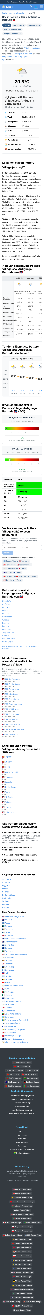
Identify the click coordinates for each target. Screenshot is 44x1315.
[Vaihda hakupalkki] (30, 7)
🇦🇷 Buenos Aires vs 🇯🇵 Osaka (14, 569)
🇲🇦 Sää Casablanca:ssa (22, 1062)
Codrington (7, 617)
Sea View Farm (8, 639)
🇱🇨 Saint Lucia (8, 1017)
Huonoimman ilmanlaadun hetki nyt (22, 1113)
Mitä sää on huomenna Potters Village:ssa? (17, 848)
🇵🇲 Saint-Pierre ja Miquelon (13, 1029)
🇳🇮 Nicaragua (8, 1004)
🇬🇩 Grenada (7, 960)
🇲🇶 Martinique (8, 992)
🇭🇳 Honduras (8, 976)
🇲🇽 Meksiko (7, 995)
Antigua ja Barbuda (16, 13)
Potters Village (8, 895)
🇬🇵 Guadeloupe (8, 967)
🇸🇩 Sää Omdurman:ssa (14, 1070)
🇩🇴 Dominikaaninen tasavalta (14, 954)
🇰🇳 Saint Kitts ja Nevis (11, 1014)
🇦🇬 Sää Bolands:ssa (10, 700)
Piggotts (5, 607)
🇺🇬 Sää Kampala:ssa (31, 1082)
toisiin (4, 13)
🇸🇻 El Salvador (8, 957)
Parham (5, 626)
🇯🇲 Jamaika (7, 979)
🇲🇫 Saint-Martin (9, 1026)
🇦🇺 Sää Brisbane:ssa (12, 1082)
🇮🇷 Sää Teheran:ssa (14, 1078)
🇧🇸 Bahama (7, 926)
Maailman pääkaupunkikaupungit (22, 1149)
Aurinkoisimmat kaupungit (22, 1110)
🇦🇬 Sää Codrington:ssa (12, 705)
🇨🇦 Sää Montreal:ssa (29, 1074)
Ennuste (7, 25)
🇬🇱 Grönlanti (7, 964)
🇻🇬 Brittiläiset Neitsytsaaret (14, 938)
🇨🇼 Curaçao (7, 948)
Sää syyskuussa (34, 25)
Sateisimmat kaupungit (22, 1103)
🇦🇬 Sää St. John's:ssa (11, 680)
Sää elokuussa (18, 25)
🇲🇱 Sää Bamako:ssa (31, 1086)
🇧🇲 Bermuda (7, 935)
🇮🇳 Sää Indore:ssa (31, 1078)
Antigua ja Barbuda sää (12, 33)
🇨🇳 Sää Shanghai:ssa (13, 1086)
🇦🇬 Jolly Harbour (9, 813)
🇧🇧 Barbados (7, 929)
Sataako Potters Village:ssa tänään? (20, 855)
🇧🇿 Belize (6, 932)
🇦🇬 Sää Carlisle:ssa (10, 735)
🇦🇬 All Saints (7, 798)
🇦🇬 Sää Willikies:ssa (10, 710)
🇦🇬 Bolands (7, 803)
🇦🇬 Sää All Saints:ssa (11, 685)
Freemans (6, 629)
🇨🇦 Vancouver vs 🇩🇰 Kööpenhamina (16, 565)
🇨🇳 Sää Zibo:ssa (13, 1074)
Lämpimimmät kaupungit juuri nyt (22, 1096)
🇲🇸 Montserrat (8, 998)
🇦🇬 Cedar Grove (9, 788)
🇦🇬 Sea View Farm (10, 773)
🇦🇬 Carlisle (6, 768)
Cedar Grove (7, 642)
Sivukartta (22, 1139)
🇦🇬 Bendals (7, 783)
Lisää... (22, 1132)
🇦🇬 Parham (7, 793)
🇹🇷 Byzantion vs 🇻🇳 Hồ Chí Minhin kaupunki (19, 576)
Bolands (5, 613)
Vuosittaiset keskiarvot (12, 29)
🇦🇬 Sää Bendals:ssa (10, 715)
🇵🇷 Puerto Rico (8, 1011)
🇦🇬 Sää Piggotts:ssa (10, 690)
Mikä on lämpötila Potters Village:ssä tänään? (20, 861)
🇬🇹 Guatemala (8, 970)
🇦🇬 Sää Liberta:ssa (10, 695)
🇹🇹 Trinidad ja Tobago (11, 1036)
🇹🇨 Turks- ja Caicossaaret (13, 1039)
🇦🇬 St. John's (7, 763)
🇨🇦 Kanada (7, 982)
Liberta (5, 610)
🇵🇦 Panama (7, 1007)
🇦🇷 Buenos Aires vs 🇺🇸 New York (16, 561)
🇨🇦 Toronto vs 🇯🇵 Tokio (12, 580)
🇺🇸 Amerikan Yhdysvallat (13, 917)
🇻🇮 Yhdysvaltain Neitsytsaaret (15, 1042)
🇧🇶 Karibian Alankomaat (12, 985)
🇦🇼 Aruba (6, 923)
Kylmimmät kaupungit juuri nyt (22, 1099)
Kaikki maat (22, 1146)
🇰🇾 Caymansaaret (9, 942)
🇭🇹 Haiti (5, 973)
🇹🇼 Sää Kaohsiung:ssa (22, 1066)
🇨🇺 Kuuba (6, 989)
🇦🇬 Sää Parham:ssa (10, 720)
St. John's (6, 601)
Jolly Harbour (8, 632)
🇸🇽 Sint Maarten (9, 1033)
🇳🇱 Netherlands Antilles (12, 1001)
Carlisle (5, 635)
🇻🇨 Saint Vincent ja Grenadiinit (15, 1020)
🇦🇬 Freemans (7, 778)
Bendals (5, 623)
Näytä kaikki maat (30, 2)
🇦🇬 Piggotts (7, 758)
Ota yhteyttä (22, 1135)
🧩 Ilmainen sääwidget (22, 1153)
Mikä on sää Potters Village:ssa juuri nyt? (22, 833)
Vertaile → (7, 552)
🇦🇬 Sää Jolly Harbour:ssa (13, 730)
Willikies (5, 620)
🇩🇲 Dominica (7, 951)
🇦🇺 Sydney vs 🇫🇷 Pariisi (12, 572)
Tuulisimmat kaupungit (22, 1106)
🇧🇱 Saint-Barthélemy (11, 1023)
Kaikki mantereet (22, 1142)
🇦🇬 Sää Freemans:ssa (11, 725)
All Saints (6, 604)
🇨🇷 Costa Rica (8, 945)
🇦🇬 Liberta (6, 808)
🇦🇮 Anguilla (7, 920)
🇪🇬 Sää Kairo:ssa (32, 1070)
